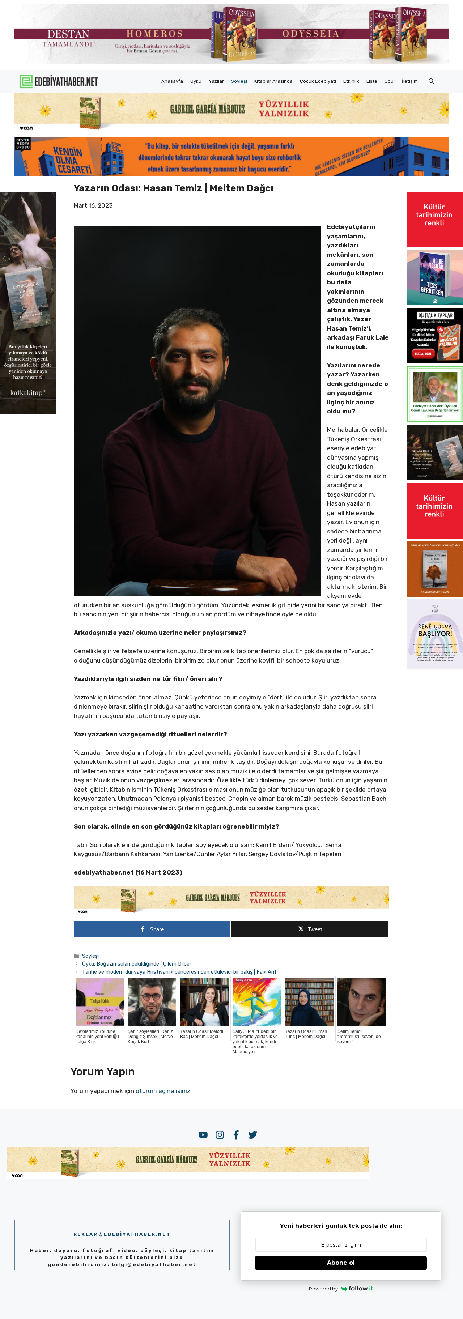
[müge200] (435, 361)
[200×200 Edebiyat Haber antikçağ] (435, 477)
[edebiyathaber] (231, 174)
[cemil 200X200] (435, 419)
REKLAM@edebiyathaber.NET (122, 1234)
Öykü (195, 81)
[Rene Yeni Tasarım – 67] (435, 666)
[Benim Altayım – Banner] (435, 594)
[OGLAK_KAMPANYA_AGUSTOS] (435, 244)
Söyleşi (239, 81)
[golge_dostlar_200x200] (435, 303)
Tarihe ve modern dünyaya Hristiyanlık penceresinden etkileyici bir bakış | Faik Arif (179, 972)
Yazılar (216, 81)
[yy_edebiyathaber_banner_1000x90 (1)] (232, 912)
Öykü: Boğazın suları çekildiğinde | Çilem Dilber (136, 964)
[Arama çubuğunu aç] (431, 81)
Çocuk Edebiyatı (318, 81)
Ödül (390, 81)
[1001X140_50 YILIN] (231, 62)
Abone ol (341, 1262)
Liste (371, 81)
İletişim (410, 81)
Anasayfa (172, 81)
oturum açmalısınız (163, 1090)
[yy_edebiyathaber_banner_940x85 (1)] (231, 130)
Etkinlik (351, 81)
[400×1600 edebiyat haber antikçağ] (28, 411)
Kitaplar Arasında (273, 81)
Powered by (323, 1289)
